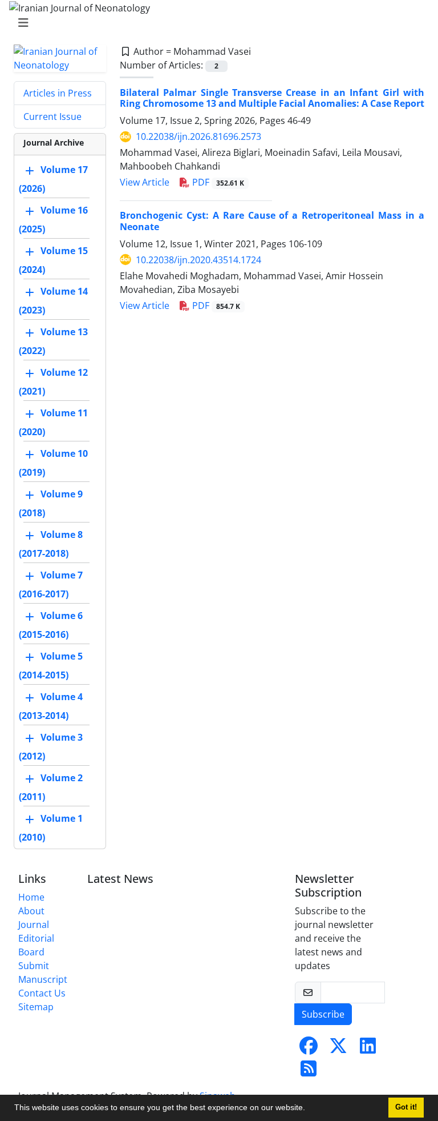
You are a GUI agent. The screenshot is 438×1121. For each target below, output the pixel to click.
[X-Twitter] (338, 1049)
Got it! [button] (406, 1107)
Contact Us (42, 993)
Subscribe (323, 1014)
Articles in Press (57, 93)
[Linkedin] (368, 1049)
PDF (217, 182)
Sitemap (36, 1007)
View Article (144, 182)
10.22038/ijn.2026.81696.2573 (198, 136)
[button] (309, 1109)
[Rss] (308, 1072)
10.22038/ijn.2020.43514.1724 (198, 260)
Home (31, 897)
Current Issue (52, 116)
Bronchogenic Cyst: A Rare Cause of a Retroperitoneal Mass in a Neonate (272, 220)
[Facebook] (308, 1049)
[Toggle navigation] (215, 23)
